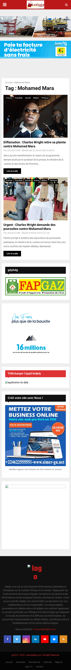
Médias (36, 98)
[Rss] (63, 639)
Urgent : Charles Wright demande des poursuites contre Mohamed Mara (29, 227)
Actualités (19, 98)
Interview (48, 662)
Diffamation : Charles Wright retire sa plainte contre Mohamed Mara (34, 144)
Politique (45, 98)
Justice (36, 180)
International (34, 662)
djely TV (29, 666)
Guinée (28, 98)
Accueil (8, 82)
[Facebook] (7, 639)
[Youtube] (45, 639)
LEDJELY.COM (13, 150)
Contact (39, 666)
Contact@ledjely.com (44, 629)
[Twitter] (17, 639)
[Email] (54, 639)
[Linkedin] (35, 639)
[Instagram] (26, 639)
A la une (9, 98)
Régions (59, 662)
